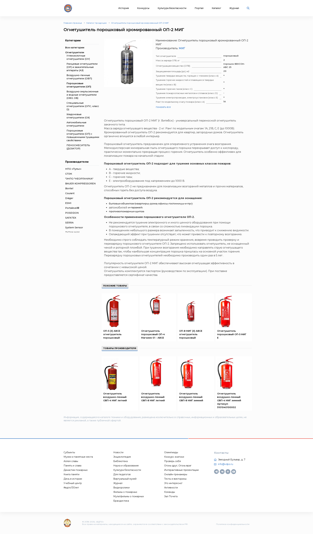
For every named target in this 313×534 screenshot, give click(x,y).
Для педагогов (122, 474)
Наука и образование (126, 465)
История (123, 8)
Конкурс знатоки (174, 456)
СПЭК (68, 173)
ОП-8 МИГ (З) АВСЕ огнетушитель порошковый (190, 334)
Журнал (234, 8)
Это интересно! (173, 483)
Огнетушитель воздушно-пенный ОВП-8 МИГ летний (153, 397)
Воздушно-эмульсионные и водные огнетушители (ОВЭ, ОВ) (82, 95)
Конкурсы (143, 8)
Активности (171, 487)
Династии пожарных (76, 470)
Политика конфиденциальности (232, 524)
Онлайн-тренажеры (175, 474)
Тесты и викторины (175, 478)
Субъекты (69, 452)
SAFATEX (70, 217)
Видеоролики (121, 487)
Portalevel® (72, 207)
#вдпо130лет (71, 487)
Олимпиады (171, 452)
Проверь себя (172, 461)
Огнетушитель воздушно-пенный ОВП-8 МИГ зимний (191, 397)
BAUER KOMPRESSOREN (80, 183)
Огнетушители (74, 52)
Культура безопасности (172, 8)
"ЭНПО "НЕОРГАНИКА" (79, 178)
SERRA (69, 222)
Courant (70, 193)
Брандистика (121, 500)
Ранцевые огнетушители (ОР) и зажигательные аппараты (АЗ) (82, 67)
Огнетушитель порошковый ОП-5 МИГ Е (231, 334)
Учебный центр (73, 483)
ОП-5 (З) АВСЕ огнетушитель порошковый (112, 334)
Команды (169, 492)
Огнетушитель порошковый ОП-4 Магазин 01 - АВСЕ (153, 334)
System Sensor (74, 227)
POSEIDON (72, 212)
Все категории (74, 47)
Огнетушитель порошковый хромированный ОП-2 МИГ (140, 23)
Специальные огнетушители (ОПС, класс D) (83, 106)
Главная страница (73, 23)
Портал (199, 8)
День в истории (73, 478)
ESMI (68, 203)
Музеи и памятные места (78, 456)
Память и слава (72, 465)
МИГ (182, 48)
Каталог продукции (96, 23)
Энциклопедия (122, 456)
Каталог (216, 8)
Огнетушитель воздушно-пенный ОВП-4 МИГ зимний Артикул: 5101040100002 (229, 400)
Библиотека (120, 461)
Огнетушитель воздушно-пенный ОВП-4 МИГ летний (115, 397)
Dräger (69, 198)
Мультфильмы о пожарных (128, 496)
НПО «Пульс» (73, 168)
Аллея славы (71, 461)
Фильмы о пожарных (125, 492)
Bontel (69, 188)
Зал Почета (171, 496)
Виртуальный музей (124, 478)
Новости (118, 452)
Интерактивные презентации (181, 470)
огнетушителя (134, 263)
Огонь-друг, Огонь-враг (177, 465)
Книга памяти (71, 474)
